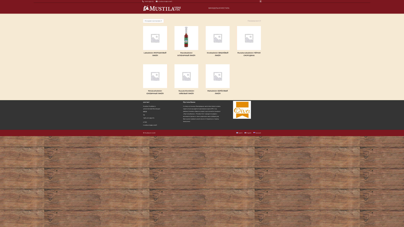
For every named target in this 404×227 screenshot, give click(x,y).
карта (145, 111)
